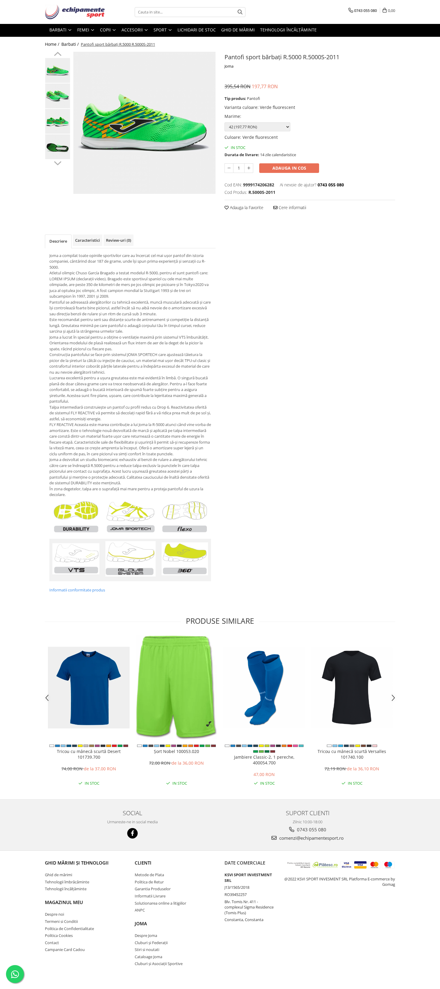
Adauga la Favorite (246, 207)
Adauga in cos (289, 168)
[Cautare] (240, 12)
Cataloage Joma (148, 956)
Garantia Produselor (153, 888)
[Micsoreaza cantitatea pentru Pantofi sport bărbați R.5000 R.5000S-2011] (228, 168)
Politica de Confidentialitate (69, 928)
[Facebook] (132, 833)
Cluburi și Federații (151, 942)
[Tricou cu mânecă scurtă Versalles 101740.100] (352, 687)
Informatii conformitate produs (77, 590)
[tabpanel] (144, 123)
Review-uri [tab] (118, 240)
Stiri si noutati (147, 949)
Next (57, 162)
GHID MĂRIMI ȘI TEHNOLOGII (77, 863)
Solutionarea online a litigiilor (160, 903)
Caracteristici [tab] (87, 240)
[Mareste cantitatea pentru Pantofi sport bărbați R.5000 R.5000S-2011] (248, 168)
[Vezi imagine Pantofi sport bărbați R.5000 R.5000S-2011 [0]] (57, 70)
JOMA (141, 923)
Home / (52, 44)
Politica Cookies (59, 935)
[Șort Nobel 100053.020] (176, 687)
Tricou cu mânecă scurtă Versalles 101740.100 (352, 754)
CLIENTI (143, 863)
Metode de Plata (149, 874)
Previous (57, 55)
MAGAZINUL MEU (64, 902)
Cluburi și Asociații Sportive (159, 963)
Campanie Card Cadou (65, 949)
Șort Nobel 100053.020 (176, 751)
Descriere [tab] (58, 241)
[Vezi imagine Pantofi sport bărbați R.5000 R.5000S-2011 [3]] (57, 146)
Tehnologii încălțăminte (288, 30)
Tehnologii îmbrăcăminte (67, 882)
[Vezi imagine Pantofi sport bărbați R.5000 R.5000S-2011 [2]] (57, 121)
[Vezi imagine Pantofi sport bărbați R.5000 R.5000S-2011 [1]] (57, 95)
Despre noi (54, 914)
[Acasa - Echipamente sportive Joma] (75, 11)
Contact (52, 942)
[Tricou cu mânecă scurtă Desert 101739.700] (89, 687)
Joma (228, 66)
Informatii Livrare (150, 896)
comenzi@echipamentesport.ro (311, 838)
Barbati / (70, 44)
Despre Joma (146, 935)
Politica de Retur (149, 882)
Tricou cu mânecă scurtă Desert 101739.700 (89, 754)
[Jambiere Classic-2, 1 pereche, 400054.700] (264, 687)
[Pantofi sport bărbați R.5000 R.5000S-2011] (144, 123)
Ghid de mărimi (238, 30)
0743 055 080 (311, 830)
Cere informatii (291, 207)
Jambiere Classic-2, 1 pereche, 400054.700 (264, 760)
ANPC (140, 910)
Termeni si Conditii (61, 921)
